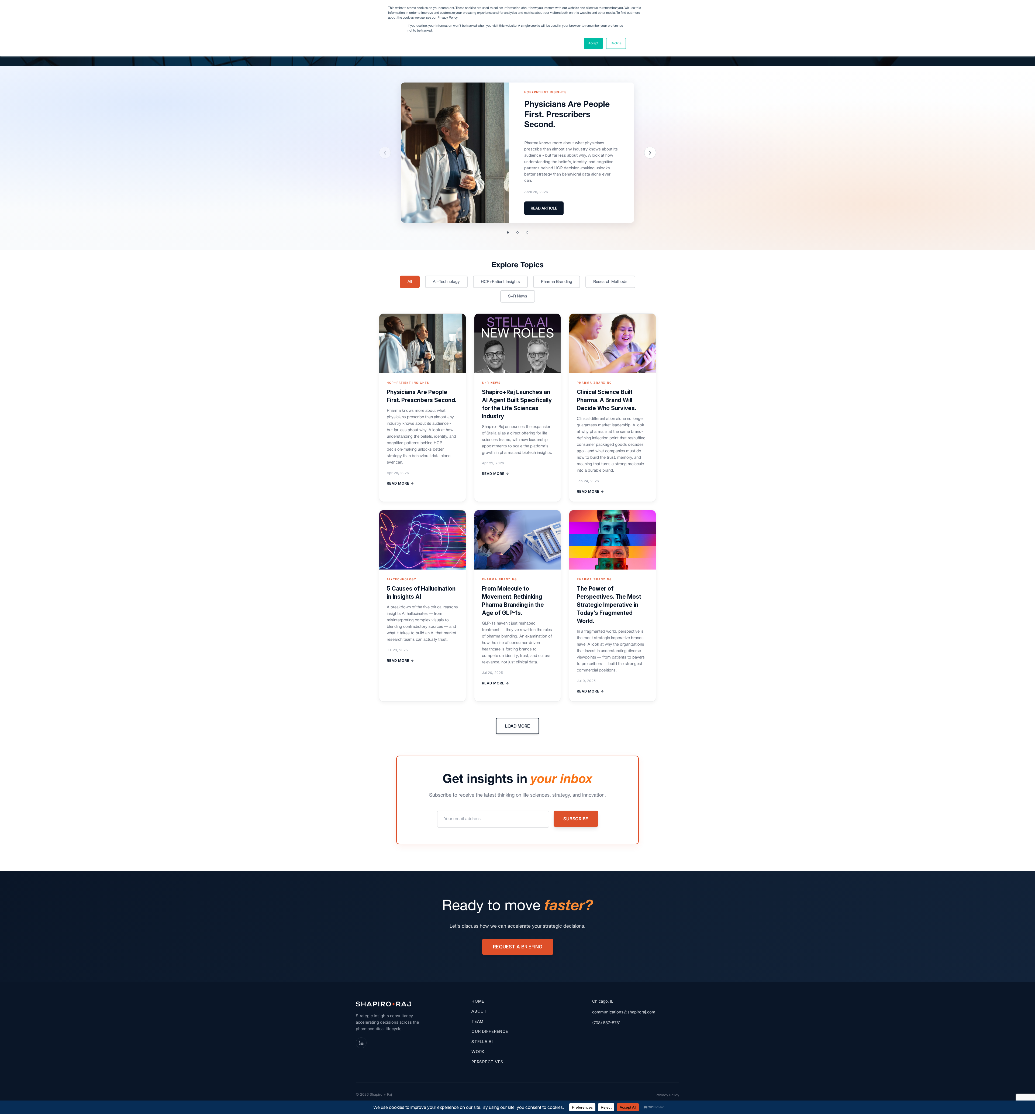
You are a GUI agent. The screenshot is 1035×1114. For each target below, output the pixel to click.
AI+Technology (446, 282)
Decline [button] (616, 43)
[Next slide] (650, 153)
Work (478, 1051)
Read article (544, 208)
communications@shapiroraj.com (623, 1011)
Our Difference (489, 1031)
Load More (517, 726)
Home (477, 1001)
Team (477, 1021)
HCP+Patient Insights (500, 282)
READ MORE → (400, 483)
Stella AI (482, 1041)
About (479, 1011)
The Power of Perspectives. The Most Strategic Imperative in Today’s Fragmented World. (609, 604)
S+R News (517, 296)
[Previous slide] (385, 153)
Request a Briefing (517, 947)
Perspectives (487, 1061)
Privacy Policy (667, 1095)
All (410, 282)
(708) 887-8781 (606, 1022)
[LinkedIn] (361, 1042)
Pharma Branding (556, 282)
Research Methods (610, 282)
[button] (508, 232)
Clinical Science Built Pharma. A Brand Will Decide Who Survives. (606, 400)
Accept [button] (593, 43)
